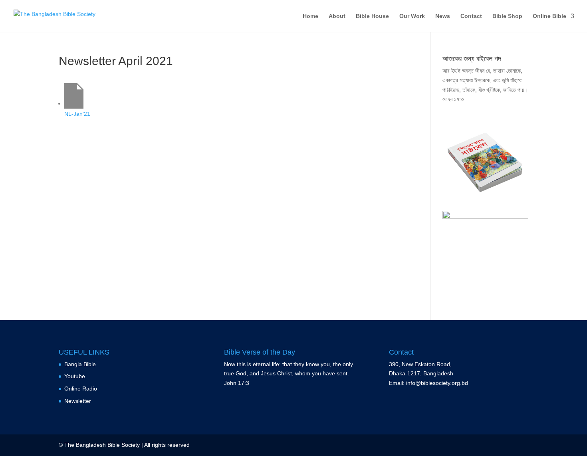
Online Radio (80, 388)
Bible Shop (507, 16)
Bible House (372, 16)
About (337, 16)
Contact (471, 16)
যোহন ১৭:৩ (453, 99)
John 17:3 (236, 383)
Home (310, 16)
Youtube (74, 376)
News (442, 16)
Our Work (412, 16)
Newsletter (77, 401)
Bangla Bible (80, 364)
